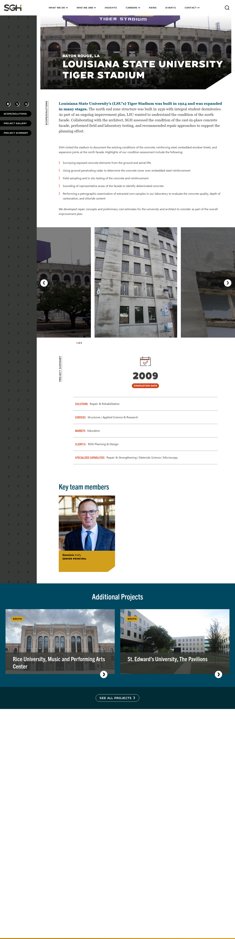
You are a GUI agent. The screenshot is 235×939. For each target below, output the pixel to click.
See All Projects (115, 698)
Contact (191, 7)
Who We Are (85, 7)
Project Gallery (15, 123)
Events (170, 7)
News (153, 7)
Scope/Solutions (15, 113)
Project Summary (16, 132)
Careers (131, 7)
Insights (111, 7)
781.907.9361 (75, 565)
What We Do (57, 7)
